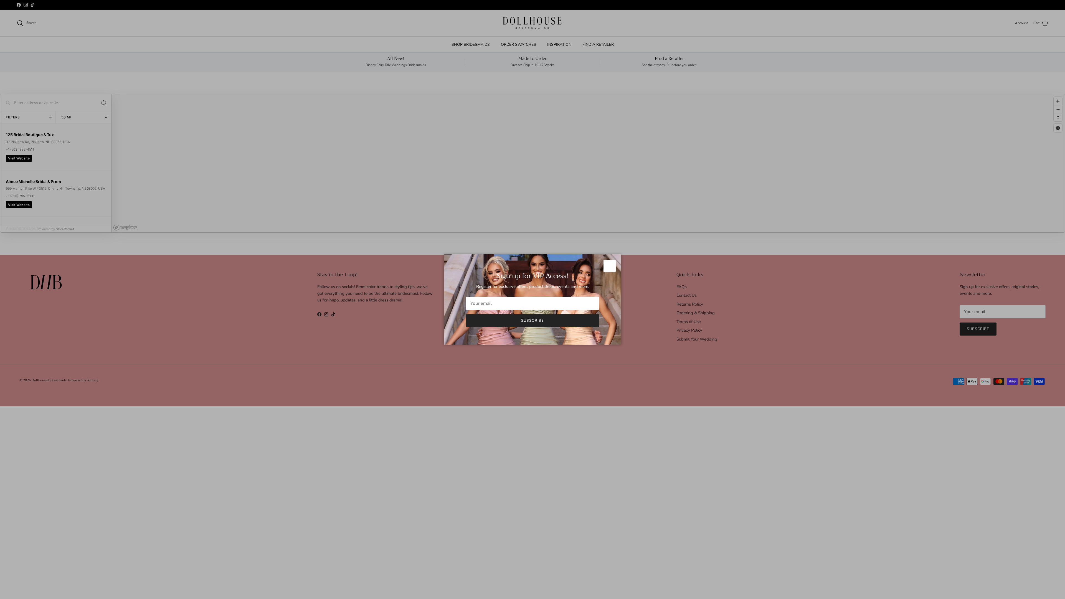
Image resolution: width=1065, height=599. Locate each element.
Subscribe (532, 320)
